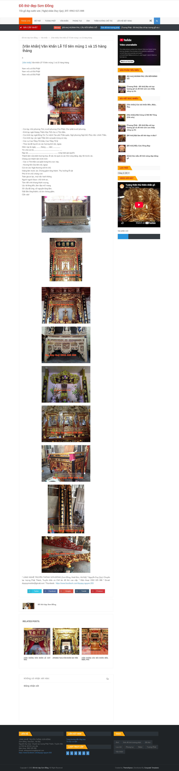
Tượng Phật (151, 747)
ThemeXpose (128, 768)
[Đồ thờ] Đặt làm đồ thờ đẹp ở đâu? (142, 135)
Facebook (52, 591)
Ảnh (117, 742)
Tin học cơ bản (71, 741)
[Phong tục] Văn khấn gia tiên (65, 658)
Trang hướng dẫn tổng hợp (75, 739)
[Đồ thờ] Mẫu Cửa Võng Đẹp (138, 146)
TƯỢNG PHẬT (50, 21)
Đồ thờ (48, 27)
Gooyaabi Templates (151, 768)
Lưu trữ (119, 747)
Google (68, 591)
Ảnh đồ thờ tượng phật (101, 27)
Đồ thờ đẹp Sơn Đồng (36, 6)
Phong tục (130, 747)
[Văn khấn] (27, 63)
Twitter (36, 591)
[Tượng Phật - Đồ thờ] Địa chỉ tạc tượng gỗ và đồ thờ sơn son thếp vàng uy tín (144, 27)
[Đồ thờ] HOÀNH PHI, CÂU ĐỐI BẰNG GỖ (70, 27)
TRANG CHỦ (25, 21)
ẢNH (88, 21)
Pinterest (99, 591)
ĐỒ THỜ (37, 21)
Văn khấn (119, 752)
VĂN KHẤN (64, 21)
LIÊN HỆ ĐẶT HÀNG (124, 21)
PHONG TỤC (77, 21)
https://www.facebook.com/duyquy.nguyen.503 (75, 583)
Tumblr (83, 591)
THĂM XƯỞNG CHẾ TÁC (103, 21)
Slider (140, 747)
